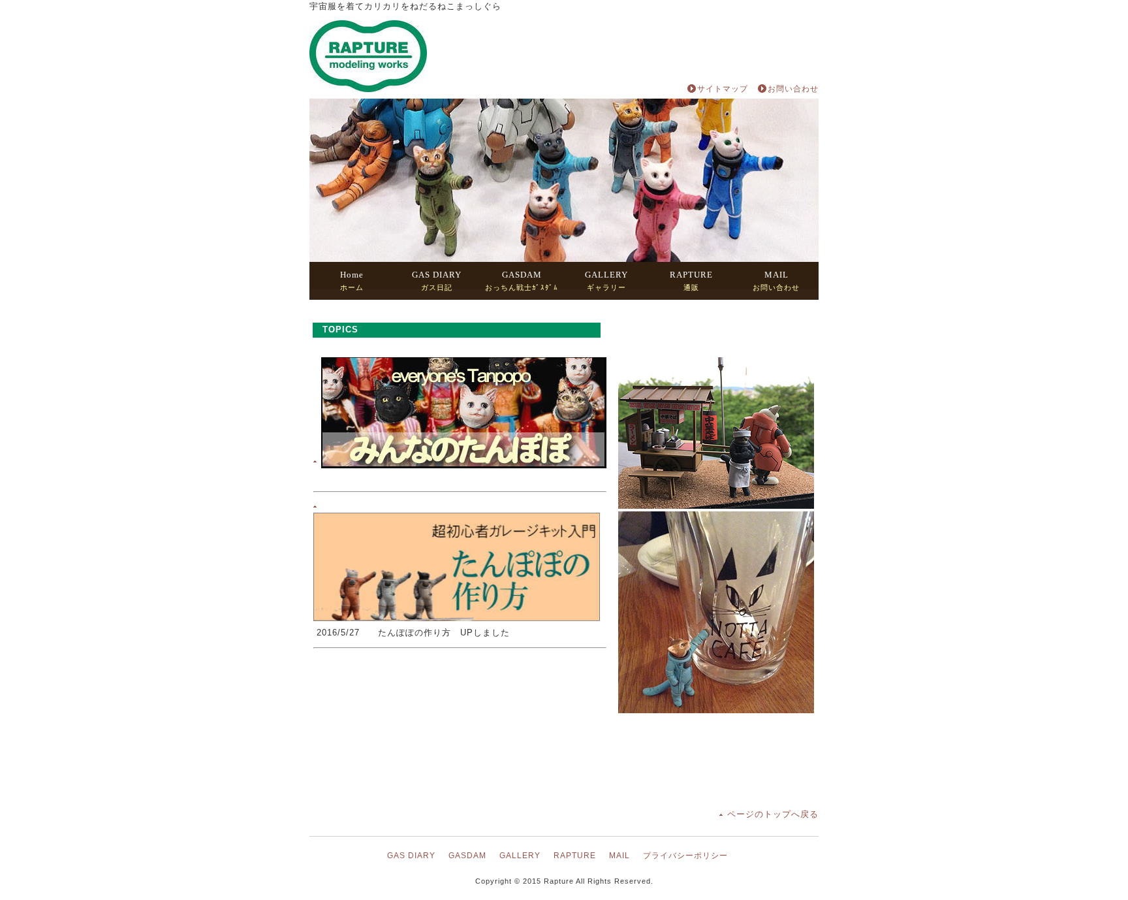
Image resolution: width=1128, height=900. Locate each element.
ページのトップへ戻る (773, 814)
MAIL (619, 855)
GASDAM (467, 855)
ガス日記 (437, 280)
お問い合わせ (793, 88)
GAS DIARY (411, 855)
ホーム (352, 280)
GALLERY (519, 855)
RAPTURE (575, 855)
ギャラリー (606, 280)
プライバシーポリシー (685, 855)
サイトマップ (722, 88)
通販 (691, 280)
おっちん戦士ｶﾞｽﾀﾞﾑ (521, 280)
